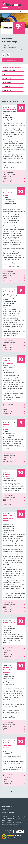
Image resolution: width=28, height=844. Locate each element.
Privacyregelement (6, 822)
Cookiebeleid (18, 826)
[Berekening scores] (24, 23)
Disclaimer (16, 824)
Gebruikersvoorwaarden (8, 826)
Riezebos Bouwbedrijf (9, 40)
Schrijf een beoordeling (11, 60)
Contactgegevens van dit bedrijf (13, 50)
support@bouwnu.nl (7, 820)
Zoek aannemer (6, 809)
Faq (2, 804)
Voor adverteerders (7, 806)
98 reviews (19, 32)
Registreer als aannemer (8, 812)
